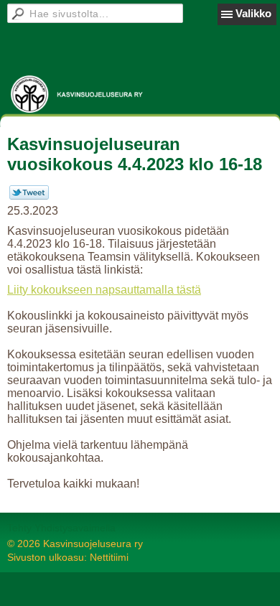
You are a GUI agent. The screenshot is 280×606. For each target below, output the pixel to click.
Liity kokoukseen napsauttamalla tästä (104, 290)
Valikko (253, 13)
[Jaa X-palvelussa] (29, 196)
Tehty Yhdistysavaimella (61, 527)
